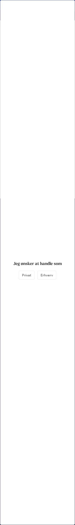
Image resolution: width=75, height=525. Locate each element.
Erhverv (47, 275)
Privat (26, 275)
